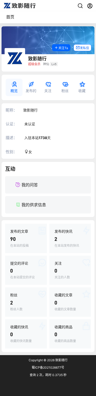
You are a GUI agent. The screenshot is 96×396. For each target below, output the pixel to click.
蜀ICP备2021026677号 (48, 367)
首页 (10, 16)
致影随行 (61, 360)
